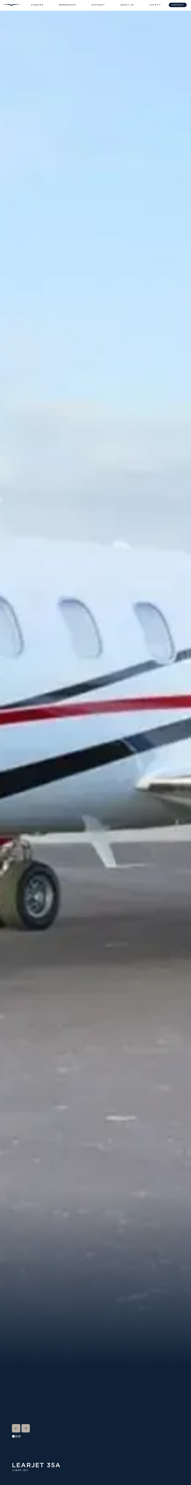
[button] (37, 5)
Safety (155, 5)
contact (177, 5)
